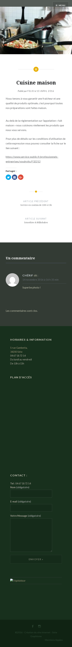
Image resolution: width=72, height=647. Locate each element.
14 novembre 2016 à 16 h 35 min (40, 279)
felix (30, 91)
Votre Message (25, 515)
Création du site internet (37, 632)
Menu (62, 5)
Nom (19, 487)
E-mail (20, 501)
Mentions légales (54, 639)
